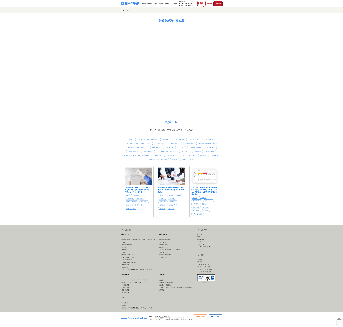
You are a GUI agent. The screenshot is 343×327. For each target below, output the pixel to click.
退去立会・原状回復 (165, 285)
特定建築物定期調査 (165, 254)
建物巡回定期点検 (130, 155)
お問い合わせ (215, 316)
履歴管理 (198, 151)
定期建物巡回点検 (164, 257)
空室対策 (124, 252)
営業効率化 (211, 147)
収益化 (181, 147)
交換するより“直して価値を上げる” (131, 282)
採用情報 (200, 262)
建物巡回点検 (125, 264)
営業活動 (142, 139)
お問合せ (218, 3)
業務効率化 (170, 155)
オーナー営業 (208, 139)
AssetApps (200, 239)
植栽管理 (124, 249)
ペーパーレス (175, 143)
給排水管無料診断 (164, 239)
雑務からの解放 (187, 159)
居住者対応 (185, 151)
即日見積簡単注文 (200, 3)
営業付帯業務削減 (195, 147)
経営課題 (164, 159)
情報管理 (154, 139)
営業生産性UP (133, 151)
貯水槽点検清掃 (163, 244)
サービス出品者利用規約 (204, 272)
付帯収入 (144, 147)
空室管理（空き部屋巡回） (129, 262)
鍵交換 (161, 280)
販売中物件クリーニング (128, 257)
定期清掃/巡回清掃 (126, 244)
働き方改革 (156, 147)
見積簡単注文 (200, 316)
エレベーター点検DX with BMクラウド (170, 249)
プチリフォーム (126, 287)
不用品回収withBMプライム (207, 143)
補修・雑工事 (125, 290)
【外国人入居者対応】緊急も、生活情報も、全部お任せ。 (138, 269)
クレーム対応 (144, 143)
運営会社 (200, 259)
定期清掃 (173, 151)
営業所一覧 (200, 244)
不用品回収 (189, 143)
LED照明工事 (125, 292)
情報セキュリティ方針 (203, 267)
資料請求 (209, 3)
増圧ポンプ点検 (163, 247)
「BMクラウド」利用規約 (204, 269)
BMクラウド (201, 234)
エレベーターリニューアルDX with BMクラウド (135, 280)
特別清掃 (124, 247)
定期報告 (161, 151)
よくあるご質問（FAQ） (204, 247)
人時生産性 (131, 147)
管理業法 (152, 159)
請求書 (174, 159)
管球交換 (203, 155)
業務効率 (165, 139)
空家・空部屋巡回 (126, 259)
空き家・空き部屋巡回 (187, 155)
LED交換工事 (125, 285)
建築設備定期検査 (164, 252)
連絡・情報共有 (179, 139)
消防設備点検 (163, 242)
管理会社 (215, 155)
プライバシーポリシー (203, 264)
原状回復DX (170, 147)
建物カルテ (210, 151)
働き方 (131, 139)
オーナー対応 (129, 143)
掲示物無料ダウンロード (128, 254)
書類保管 (158, 155)
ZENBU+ (200, 242)
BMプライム (194, 139)
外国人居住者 (148, 151)
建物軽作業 (145, 155)
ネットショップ (159, 143)
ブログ (199, 249)
